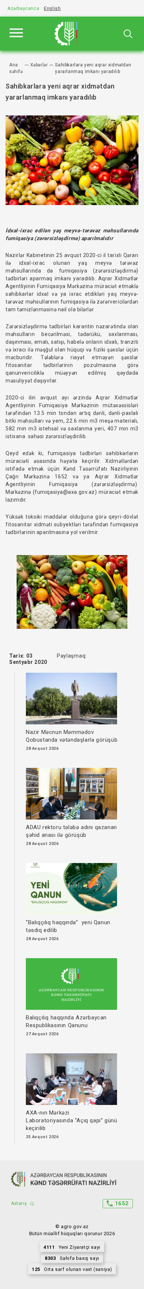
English (52, 8)
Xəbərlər (39, 64)
